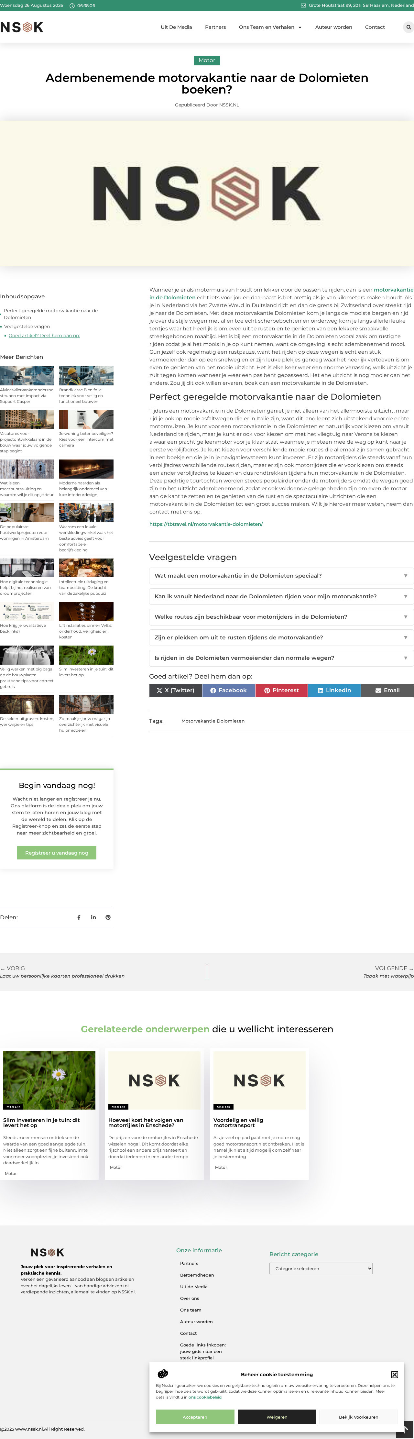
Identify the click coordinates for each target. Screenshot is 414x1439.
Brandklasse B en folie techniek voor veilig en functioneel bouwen (81, 395)
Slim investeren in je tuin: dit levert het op (41, 1122)
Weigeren (277, 1417)
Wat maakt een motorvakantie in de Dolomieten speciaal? (282, 575)
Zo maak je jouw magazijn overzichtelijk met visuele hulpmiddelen (84, 724)
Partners (215, 27)
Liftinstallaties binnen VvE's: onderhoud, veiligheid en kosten (85, 631)
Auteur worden (333, 27)
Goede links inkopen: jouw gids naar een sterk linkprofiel (203, 1351)
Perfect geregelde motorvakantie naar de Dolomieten (51, 314)
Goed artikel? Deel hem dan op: (44, 335)
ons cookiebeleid (205, 1397)
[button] (394, 1374)
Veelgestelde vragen (27, 326)
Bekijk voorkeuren (358, 1417)
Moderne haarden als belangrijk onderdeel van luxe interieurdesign (83, 489)
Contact (375, 27)
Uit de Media (194, 1286)
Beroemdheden (197, 1275)
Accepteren (195, 1417)
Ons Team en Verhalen (266, 27)
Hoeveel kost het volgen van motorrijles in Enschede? (145, 1122)
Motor (207, 60)
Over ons (189, 1298)
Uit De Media (176, 27)
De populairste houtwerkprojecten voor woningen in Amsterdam (24, 532)
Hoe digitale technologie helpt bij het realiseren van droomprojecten (25, 587)
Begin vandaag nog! (57, 785)
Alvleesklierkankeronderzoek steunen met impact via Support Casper (28, 395)
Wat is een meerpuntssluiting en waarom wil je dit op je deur (27, 489)
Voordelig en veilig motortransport (238, 1122)
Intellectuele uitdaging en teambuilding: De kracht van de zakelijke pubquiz (84, 587)
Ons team (191, 1309)
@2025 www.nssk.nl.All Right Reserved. (42, 1429)
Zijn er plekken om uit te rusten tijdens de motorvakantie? (282, 637)
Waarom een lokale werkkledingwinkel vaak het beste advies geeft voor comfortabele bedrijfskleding (86, 538)
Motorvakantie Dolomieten (213, 721)
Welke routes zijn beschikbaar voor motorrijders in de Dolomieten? (282, 617)
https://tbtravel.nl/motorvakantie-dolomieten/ (206, 524)
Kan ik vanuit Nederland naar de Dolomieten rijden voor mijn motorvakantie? (282, 596)
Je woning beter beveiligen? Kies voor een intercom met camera (86, 439)
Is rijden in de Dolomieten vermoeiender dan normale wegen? (282, 658)
